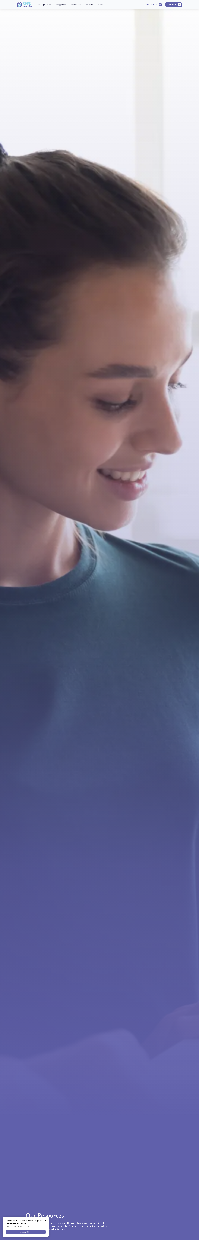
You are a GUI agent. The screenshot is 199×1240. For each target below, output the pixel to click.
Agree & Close (25, 1232)
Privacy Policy (23, 1226)
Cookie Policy (11, 1226)
